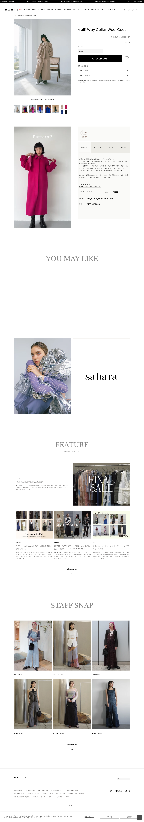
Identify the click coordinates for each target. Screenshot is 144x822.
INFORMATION (95, 9)
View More (72, 569)
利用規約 (35, 797)
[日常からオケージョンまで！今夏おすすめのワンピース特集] (111, 525)
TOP (15, 16)
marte (21, 478)
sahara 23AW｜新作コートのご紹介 (90, 186)
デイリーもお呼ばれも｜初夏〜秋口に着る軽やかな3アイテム (34, 547)
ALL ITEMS (27, 9)
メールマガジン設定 (72, 791)
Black (22, 313)
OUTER (116, 192)
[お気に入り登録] (127, 58)
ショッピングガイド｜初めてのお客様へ (36, 791)
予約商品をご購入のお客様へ (76, 794)
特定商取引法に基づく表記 (22, 797)
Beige (16, 313)
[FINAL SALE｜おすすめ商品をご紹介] (101, 484)
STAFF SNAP (58, 9)
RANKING (50, 9)
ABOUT (103, 9)
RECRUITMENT (112, 9)
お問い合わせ (18, 791)
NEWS (74, 9)
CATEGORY (41, 9)
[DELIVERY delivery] (72, 1)
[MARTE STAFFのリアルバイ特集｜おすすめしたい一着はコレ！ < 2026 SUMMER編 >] (72, 525)
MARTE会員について (57, 791)
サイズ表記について (33, 794)
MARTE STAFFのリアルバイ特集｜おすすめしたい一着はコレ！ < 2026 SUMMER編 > (72, 547)
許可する (109, 817)
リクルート (69, 797)
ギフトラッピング (47, 794)
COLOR (80, 47)
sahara (93, 191)
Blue (20, 313)
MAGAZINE (67, 9)
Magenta (18, 313)
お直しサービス (60, 794)
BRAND (34, 9)
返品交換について (19, 794)
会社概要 (59, 797)
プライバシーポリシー (37, 818)
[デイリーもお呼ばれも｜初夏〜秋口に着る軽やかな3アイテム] (34, 525)
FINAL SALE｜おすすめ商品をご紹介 (29, 482)
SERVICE (86, 9)
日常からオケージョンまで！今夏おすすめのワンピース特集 (111, 547)
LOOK (80, 9)
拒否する (130, 817)
